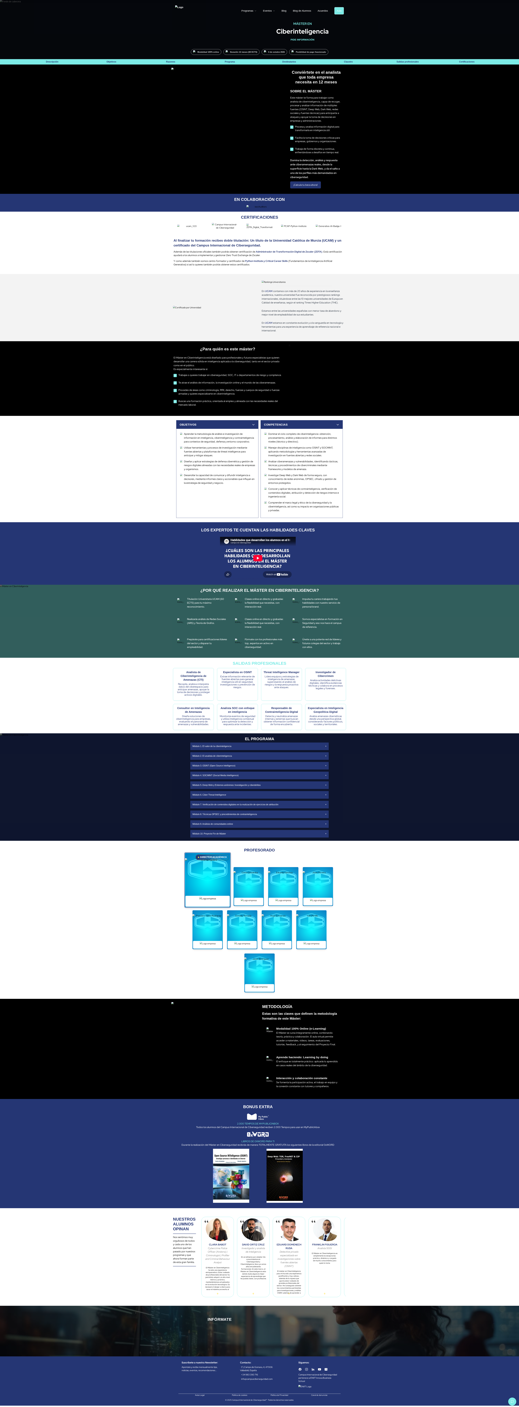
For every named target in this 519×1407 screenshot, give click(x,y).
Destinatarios (289, 62)
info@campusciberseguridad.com (257, 1379)
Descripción (52, 62)
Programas (247, 10)
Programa (230, 62)
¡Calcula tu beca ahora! (305, 184)
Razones (170, 62)
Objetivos (111, 62)
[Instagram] (306, 1369)
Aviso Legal (199, 1395)
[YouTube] (319, 1369)
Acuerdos (323, 10)
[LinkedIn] (313, 1369)
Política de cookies (239, 1395)
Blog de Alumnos (302, 10)
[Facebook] (300, 1369)
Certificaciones (467, 62)
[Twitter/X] (326, 1369)
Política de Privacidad (279, 1395)
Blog (284, 10)
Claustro (348, 62)
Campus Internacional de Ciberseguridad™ (249, 1400)
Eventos (267, 10)
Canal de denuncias (319, 1395)
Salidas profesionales (408, 62)
